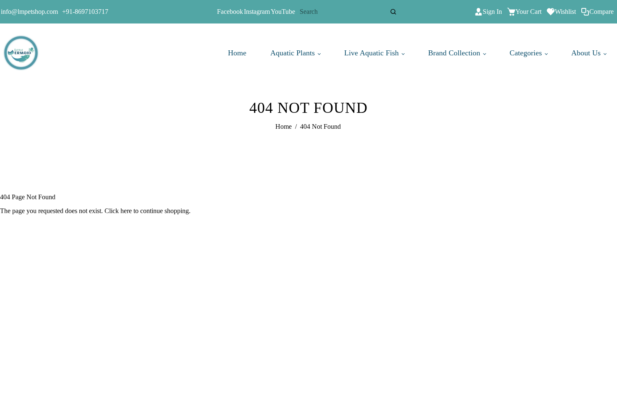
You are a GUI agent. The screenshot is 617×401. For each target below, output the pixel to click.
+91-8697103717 (85, 11)
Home (237, 53)
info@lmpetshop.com (29, 11)
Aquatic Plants (293, 53)
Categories (527, 53)
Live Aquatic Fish (372, 53)
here (126, 210)
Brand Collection (455, 53)
